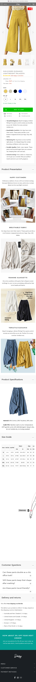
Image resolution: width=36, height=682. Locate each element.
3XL (25, 99)
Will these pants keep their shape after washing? (17, 581)
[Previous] (3, 32)
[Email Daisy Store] (21, 677)
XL (15, 99)
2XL (20, 99)
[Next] (32, 32)
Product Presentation (12, 169)
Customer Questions (11, 565)
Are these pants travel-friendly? (16, 588)
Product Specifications (12, 380)
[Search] (29, 4)
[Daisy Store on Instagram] (18, 677)
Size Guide (7, 437)
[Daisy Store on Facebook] (15, 677)
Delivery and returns (11, 598)
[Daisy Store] (18, 4)
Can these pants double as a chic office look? (17, 573)
